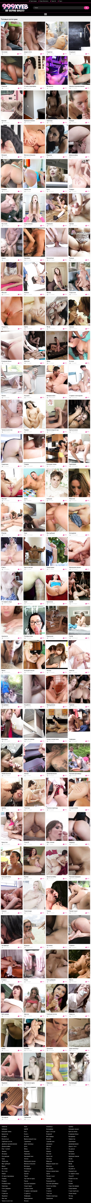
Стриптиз (5, 1193)
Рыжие (71, 1183)
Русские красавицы (52, 1183)
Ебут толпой (6, 1149)
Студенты (27, 1193)
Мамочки (49, 1161)
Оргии (48, 1173)
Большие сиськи (74, 1129)
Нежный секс (73, 1171)
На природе (27, 1168)
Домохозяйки (6, 1146)
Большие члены (6, 1131)
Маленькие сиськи (29, 1161)
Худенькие (49, 1198)
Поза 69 (71, 1176)
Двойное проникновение (9, 1144)
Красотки (49, 1156)
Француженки (28, 1198)
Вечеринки (72, 1136)
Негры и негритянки (52, 1171)
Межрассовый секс (52, 1164)
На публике (49, 1168)
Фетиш (71, 1196)
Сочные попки (28, 1188)
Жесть (48, 1149)
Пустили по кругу (29, 1178)
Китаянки (72, 1154)
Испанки (4, 1154)
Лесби (70, 1159)
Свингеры (5, 1186)
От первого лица (74, 1173)
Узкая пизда (72, 1193)
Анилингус (49, 1126)
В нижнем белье (73, 1134)
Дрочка (48, 1146)
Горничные (27, 1141)
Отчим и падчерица (8, 1176)
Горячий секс (50, 1141)
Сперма (48, 1188)
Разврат (4, 1181)
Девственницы (28, 1144)
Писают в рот (50, 1176)
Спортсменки (73, 1188)
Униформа (27, 1196)
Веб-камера (50, 1136)
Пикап (26, 1176)
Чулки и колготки (7, 1201)
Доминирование (74, 1144)
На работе (72, 1168)
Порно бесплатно (44, 1)
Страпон (49, 1191)
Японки (26, 1201)
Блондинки (49, 1129)
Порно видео (33, 1)
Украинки (4, 1196)
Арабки (71, 1126)
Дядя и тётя (72, 1146)
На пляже (5, 1168)
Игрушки (26, 1151)
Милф (70, 1164)
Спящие (4, 1191)
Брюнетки (5, 1134)
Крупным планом (74, 1156)
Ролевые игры (6, 1183)
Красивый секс (28, 1156)
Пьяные (48, 1178)
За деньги (72, 1149)
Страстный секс (74, 1191)
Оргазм (26, 1173)
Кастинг (48, 1154)
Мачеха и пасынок (29, 1164)
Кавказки (27, 1154)
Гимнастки (72, 1139)
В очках (26, 1136)
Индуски (71, 1151)
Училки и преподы (51, 1196)
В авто (26, 1134)
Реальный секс (51, 1181)
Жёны (26, 1149)
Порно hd (53, 1)
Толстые (49, 1193)
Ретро (70, 1181)
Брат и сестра (50, 1131)
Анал (25, 1126)
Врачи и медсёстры (30, 1139)
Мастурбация (6, 1164)
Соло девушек (6, 1188)
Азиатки (4, 1126)
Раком (26, 1181)
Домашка (49, 1144)
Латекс (26, 1159)
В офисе (4, 1136)
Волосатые (5, 1139)
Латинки (49, 1159)
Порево (4, 1178)
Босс (25, 1131)
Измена (48, 1151)
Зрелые (4, 1151)
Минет (4, 1166)
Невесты (27, 1171)
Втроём (48, 1139)
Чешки (71, 1198)
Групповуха (72, 1141)
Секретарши (28, 1186)
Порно (60, 1)
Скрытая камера (74, 1186)
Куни (3, 1159)
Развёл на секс (73, 1178)
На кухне (71, 1166)
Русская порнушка (29, 1183)
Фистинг (4, 1198)
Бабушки (4, 1129)
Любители (5, 1161)
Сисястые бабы (51, 1186)
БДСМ (26, 1129)
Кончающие (5, 1156)
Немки (4, 1173)
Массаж (71, 1161)
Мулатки (49, 1166)
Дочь (25, 1146)
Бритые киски (73, 1131)
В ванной (49, 1134)
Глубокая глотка (7, 1141)
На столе (4, 1171)
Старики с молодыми (30, 1191)
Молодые (27, 1166)
